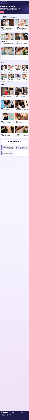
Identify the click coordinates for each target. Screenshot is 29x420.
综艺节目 (13, 417)
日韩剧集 (13, 413)
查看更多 (27, 63)
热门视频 (22, 413)
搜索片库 (22, 417)
